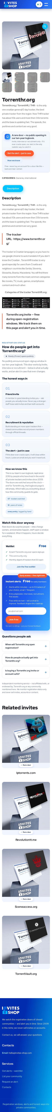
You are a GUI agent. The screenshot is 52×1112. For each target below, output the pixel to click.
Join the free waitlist (26, 566)
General (20, 178)
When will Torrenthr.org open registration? (20, 646)
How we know (13, 160)
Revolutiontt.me (26, 840)
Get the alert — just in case (19, 153)
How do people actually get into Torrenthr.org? (21, 659)
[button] (45, 26)
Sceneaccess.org (26, 907)
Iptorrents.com (26, 773)
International (30, 178)
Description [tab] (13, 188)
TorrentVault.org (26, 974)
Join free (13, 619)
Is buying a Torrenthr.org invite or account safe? (22, 672)
